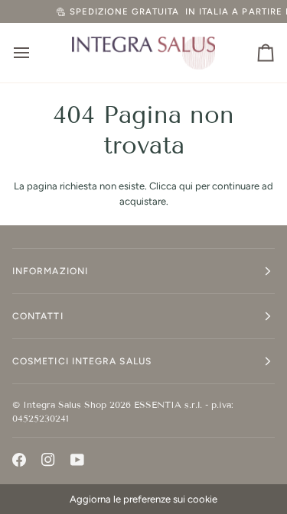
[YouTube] (77, 460)
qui (186, 186)
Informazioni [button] (50, 271)
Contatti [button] (38, 316)
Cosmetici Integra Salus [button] (82, 361)
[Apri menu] (35, 52)
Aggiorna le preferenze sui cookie (143, 499)
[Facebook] (19, 460)
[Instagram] (48, 460)
